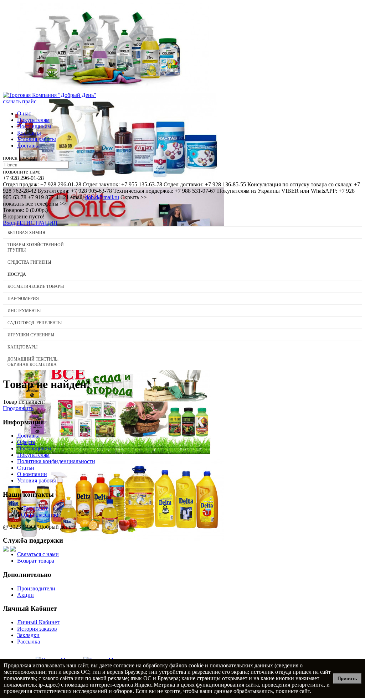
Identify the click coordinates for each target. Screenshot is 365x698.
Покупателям (33, 120)
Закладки (28, 635)
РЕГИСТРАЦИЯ (36, 223)
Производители (36, 588)
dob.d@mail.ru (102, 197)
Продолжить (18, 408)
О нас (24, 113)
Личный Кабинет (38, 622)
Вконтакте (35, 508)
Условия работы (36, 139)
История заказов (37, 629)
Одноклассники (40, 515)
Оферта (26, 442)
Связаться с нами (38, 554)
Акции (25, 595)
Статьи (25, 468)
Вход (9, 223)
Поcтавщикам (34, 126)
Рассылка (28, 641)
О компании (32, 474)
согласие (123, 665)
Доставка (28, 146)
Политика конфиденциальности (56, 461)
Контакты (29, 133)
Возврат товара (35, 561)
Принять (347, 678)
